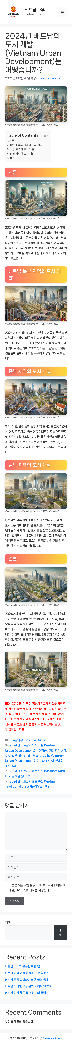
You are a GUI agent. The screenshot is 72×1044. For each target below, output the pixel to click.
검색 (7, 922)
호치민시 (10, 765)
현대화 (59, 760)
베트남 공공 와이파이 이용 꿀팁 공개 (27, 979)
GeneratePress (52, 1038)
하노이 (50, 760)
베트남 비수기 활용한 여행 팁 (22, 966)
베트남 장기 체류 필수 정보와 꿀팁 (25, 992)
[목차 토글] (44, 136)
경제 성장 (60, 750)
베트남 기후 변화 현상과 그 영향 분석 (27, 972)
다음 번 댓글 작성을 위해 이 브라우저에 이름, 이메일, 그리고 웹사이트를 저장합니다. (37, 888)
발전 (14, 755)
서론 (11, 140)
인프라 (41, 760)
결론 (12, 157)
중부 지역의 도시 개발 (22, 149)
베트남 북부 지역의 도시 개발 (26, 145)
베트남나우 (35, 10)
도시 (7, 755)
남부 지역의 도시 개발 (22, 153)
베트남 (22, 755)
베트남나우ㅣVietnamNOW (28, 740)
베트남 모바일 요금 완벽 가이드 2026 (28, 986)
